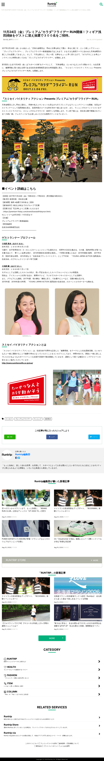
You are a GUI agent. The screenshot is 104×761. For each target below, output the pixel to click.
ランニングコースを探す (49, 743)
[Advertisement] (52, 21)
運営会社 (39, 746)
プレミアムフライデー (23, 419)
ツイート (95, 437)
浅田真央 (48, 419)
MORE (95, 560)
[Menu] (3, 4)
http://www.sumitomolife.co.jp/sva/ (17, 363)
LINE (10, 437)
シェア (52, 437)
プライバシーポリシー (51, 746)
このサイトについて (32, 743)
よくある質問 (65, 746)
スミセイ (9, 419)
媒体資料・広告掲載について (69, 743)
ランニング (37, 419)
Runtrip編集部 (22, 454)
